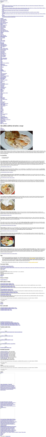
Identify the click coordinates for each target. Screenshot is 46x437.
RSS (1, 435)
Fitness (1, 100)
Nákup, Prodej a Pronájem (19, 5)
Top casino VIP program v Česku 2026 (6, 401)
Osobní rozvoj (2, 118)
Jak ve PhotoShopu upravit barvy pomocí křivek (7, 343)
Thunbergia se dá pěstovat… (4, 351)
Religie (1, 59)
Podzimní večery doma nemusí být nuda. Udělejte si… (8, 386)
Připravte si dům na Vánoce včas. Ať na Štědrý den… (8, 387)
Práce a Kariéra (2, 78)
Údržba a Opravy (41, 5)
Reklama (10, 432)
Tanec (1, 115)
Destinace (1, 33)
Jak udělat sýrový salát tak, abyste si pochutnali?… (7, 431)
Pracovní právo (2, 83)
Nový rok (1, 109)
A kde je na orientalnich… (4, 358)
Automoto (1, 18)
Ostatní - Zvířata (2, 40)
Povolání (1, 80)
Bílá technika (2, 43)
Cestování (1, 32)
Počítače (3, 15)
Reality (1, 67)
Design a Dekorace (5, 6)
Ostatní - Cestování (3, 35)
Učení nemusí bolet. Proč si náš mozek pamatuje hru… (8, 388)
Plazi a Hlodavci (2, 41)
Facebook (1, 433)
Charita (1, 61)
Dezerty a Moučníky (3, 54)
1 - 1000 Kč (2, 128)
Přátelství (22, 10)
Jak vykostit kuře (32, 258)
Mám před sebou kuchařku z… (4, 356)
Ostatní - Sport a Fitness (3, 99)
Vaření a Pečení (21, 8)
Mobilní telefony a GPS (3, 45)
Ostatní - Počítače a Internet (25, 16)
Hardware (14, 16)
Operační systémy (18, 16)
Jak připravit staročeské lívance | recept (6, 321)
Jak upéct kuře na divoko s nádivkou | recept (7, 284)
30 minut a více (2, 129)
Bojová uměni (2, 102)
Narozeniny (2, 110)
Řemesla (34, 13)
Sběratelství (4, 13)
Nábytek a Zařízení (13, 5)
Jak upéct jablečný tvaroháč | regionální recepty (7, 420)
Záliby (36, 13)
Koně (1, 39)
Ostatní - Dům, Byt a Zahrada (27, 5)
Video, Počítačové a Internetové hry (21, 13)
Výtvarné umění (2, 116)
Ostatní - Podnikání (3, 76)
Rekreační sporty (2, 101)
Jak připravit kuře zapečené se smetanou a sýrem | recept (9, 292)
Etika (1, 60)
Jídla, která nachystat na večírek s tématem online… (7, 427)
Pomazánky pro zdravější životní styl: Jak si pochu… (8, 426)
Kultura (1, 63)
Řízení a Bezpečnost (3, 23)
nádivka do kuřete (14, 267)
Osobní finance (2, 64)
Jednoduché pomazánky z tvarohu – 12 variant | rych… (8, 429)
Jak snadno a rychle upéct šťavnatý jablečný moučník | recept (9, 323)
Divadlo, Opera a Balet (3, 117)
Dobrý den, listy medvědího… (4, 353)
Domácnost (4, 5)
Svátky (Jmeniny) (2, 105)
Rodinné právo (2, 84)
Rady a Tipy (2, 34)
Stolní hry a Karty (13, 13)
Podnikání (2, 70)
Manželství (9, 10)
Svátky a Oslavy (2, 104)
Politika (1, 62)
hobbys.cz (1, 372)
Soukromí (20, 432)
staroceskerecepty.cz (3, 407)
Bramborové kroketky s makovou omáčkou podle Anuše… (8, 421)
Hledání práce (2, 79)
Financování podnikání (3, 73)
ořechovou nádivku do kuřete (33, 262)
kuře (5, 267)
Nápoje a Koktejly (3, 56)
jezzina (4, 269)
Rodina (3, 9)
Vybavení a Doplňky (3, 19)
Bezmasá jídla (17, 8)
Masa (1, 57)
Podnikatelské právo (3, 77)
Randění (25, 10)
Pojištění (1, 69)
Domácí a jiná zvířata (3, 36)
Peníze (1, 66)
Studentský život (2, 120)
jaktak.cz (1, 432)
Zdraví (3, 11)
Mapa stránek (24, 432)
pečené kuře (7, 267)
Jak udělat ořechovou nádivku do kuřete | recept (7, 266)
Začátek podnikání (3, 74)
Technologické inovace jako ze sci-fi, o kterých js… (7, 385)
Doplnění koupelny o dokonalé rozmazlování (6, 389)
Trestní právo (2, 86)
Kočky (1, 38)
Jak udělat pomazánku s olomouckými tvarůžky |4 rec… (8, 430)
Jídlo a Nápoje (5, 123)
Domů (1, 123)
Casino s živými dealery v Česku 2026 (6, 384)
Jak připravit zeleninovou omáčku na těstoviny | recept (8, 308)
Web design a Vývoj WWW (6, 16)
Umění (1, 111)
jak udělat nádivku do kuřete (28, 267)
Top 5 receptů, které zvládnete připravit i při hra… (8, 419)
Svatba (12, 10)
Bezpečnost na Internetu (32, 16)
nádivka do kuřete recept (20, 267)
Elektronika (2, 42)
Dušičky (1, 108)
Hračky (27, 13)
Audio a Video (2, 46)
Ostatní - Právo (2, 88)
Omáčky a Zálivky (3, 55)
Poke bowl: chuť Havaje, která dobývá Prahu (6, 403)
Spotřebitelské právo (3, 87)
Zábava (1, 122)
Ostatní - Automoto (3, 21)
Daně (1, 68)
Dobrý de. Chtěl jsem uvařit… (4, 355)
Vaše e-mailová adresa (3, 299)
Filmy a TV (2, 112)
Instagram (1, 303)
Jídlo (3, 7)
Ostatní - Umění (2, 114)
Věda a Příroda (30, 13)
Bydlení (3, 4)
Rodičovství (6, 10)
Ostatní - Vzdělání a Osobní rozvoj (5, 119)
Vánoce (1, 107)
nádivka (11, 267)
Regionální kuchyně (26, 8)
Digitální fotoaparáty (3, 44)
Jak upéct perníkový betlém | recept (5, 347)
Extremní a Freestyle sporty (4, 103)
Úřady (1, 72)
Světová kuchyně (12, 8)
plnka (33, 267)
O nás (7, 432)
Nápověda (13, 432)
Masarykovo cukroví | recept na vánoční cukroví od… (8, 405)
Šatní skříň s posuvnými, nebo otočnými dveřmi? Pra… (8, 402)
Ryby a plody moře (7, 8)
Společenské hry (8, 13)
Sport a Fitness (2, 97)
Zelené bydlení (8, 5)
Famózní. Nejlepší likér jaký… (4, 354)
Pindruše (1, 406)
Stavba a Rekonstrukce (35, 5)
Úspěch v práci (2, 81)
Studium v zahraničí (3, 121)
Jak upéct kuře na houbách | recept (5, 294)
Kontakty (4, 432)
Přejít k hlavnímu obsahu (3, 0)
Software (11, 16)
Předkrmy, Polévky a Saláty (4, 49)
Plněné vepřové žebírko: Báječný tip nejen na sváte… (8, 422)
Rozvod (3, 10)
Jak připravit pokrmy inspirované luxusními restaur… (7, 404)
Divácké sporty (2, 98)
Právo (1, 82)
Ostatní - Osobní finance (3, 65)
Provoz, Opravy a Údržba (4, 22)
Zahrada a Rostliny (10, 6)
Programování (38, 16)
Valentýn (1, 106)
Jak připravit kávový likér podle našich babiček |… (7, 423)
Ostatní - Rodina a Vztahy (17, 10)
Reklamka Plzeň (8, 436)
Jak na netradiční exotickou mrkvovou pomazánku (7, 428)
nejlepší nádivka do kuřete (38, 267)
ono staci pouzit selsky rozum (4, 352)
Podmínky (16, 432)
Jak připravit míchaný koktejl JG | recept (6, 339)
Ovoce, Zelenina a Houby (4, 48)
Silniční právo (2, 85)
